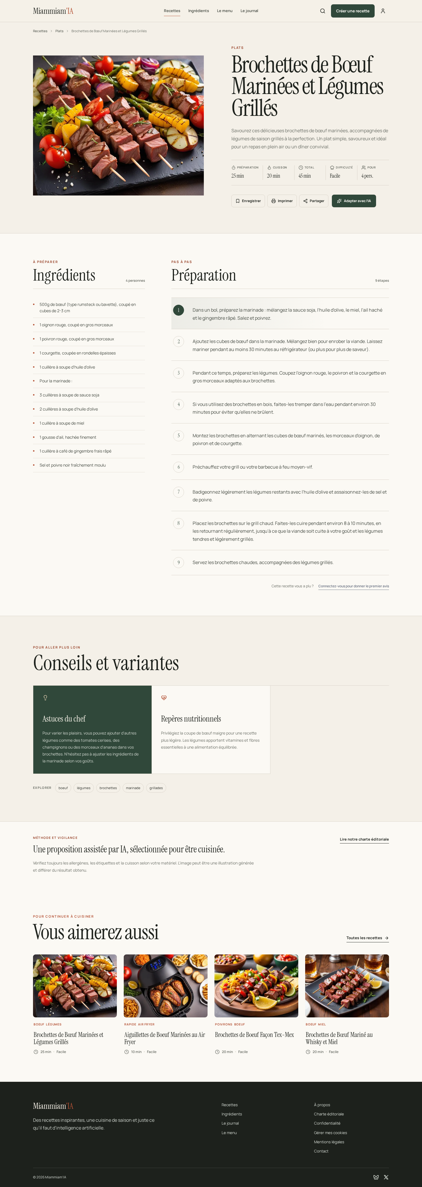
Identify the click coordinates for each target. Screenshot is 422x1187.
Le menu (225, 10)
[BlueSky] (376, 1177)
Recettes (172, 10)
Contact (321, 1151)
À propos (322, 1104)
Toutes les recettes (364, 937)
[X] (386, 1177)
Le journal (249, 10)
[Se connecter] (383, 11)
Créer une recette (352, 11)
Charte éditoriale (329, 1114)
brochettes (108, 788)
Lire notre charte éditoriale (364, 839)
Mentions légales (329, 1141)
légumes (83, 788)
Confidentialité (327, 1123)
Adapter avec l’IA (357, 200)
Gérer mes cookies (330, 1132)
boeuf (63, 788)
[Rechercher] (323, 11)
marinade (133, 788)
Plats (59, 31)
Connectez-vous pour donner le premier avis (353, 586)
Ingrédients (198, 10)
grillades (156, 788)
